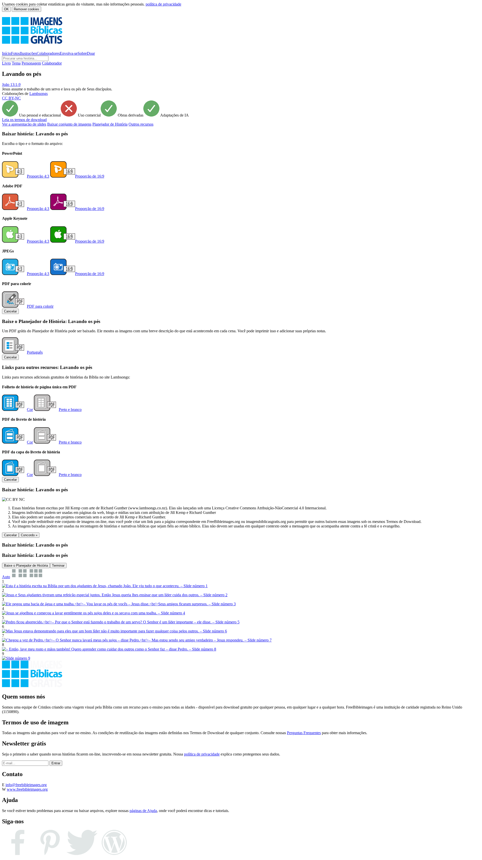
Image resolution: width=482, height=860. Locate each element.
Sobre (82, 53)
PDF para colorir (40, 306)
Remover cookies (26, 9)
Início (6, 53)
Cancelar (10, 311)
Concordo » (29, 535)
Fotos (15, 53)
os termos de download (24, 120)
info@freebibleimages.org (26, 785)
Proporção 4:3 (38, 176)
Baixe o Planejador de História (26, 565)
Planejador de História (110, 124)
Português (35, 352)
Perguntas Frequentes (304, 733)
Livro (6, 63)
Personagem (31, 63)
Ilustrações (28, 53)
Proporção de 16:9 (89, 176)
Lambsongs (38, 93)
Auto (6, 577)
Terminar (58, 565)
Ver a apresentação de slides (24, 124)
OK (6, 9)
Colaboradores (48, 53)
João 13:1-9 (11, 84)
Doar (91, 53)
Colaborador (52, 63)
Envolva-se (69, 53)
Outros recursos (141, 124)
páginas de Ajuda (143, 811)
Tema (16, 63)
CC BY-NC (11, 98)
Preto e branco (70, 409)
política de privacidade (163, 4)
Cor (30, 409)
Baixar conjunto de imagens (69, 124)
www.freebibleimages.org (27, 789)
